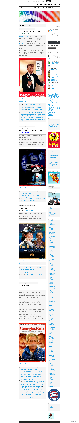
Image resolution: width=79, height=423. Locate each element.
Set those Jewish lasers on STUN (53, 128)
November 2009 (52, 343)
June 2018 (51, 252)
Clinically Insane (52, 157)
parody (35, 107)
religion (22, 378)
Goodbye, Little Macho (55, 63)
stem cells (40, 396)
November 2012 (52, 302)
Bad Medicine (24, 286)
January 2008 (51, 372)
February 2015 (52, 286)
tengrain (52, 85)
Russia (49, 108)
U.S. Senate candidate (24, 36)
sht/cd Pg (23, 9)
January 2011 (51, 326)
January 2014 (51, 293)
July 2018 (51, 251)
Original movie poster (24, 98)
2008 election (29, 368)
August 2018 (51, 250)
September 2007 (52, 377)
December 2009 (52, 342)
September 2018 (52, 249)
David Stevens (24, 391)
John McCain (51, 99)
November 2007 (52, 374)
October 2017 (51, 260)
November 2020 (52, 224)
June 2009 (51, 350)
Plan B (26, 396)
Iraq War (50, 98)
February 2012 (52, 310)
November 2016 (52, 274)
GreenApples (53, 73)
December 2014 (52, 288)
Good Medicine (24, 208)
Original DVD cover (23, 187)
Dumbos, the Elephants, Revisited (53, 153)
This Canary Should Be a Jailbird (54, 163)
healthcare (23, 392)
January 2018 (51, 256)
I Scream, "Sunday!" (53, 164)
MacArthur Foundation (26, 277)
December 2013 (52, 295)
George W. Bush (24, 373)
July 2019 (51, 241)
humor (22, 107)
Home (21, 7)
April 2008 (51, 368)
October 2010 (51, 329)
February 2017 (52, 270)
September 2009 (52, 346)
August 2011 (51, 317)
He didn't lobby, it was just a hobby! (54, 160)
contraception (39, 389)
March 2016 (51, 283)
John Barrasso (38, 198)
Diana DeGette (31, 391)
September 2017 (52, 261)
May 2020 (51, 228)
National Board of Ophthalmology (34, 119)
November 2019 (52, 236)
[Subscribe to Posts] (48, 30)
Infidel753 (53, 79)
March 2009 (51, 354)
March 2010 (51, 338)
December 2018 (52, 246)
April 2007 (51, 383)
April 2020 (51, 229)
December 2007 (52, 373)
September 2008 (52, 361)
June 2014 (51, 291)
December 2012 (52, 301)
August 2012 (51, 306)
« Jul (49, 58)
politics (39, 107)
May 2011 (51, 320)
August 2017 (51, 263)
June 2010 (51, 334)
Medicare (23, 119)
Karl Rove (55, 100)
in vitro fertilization (31, 392)
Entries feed (51, 407)
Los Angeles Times (28, 210)
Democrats (29, 104)
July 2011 (51, 318)
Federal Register (39, 391)
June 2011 (51, 319)
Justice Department (52, 100)
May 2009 (51, 351)
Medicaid (26, 107)
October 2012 (51, 304)
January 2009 (51, 356)
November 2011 (52, 313)
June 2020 (51, 227)
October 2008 (51, 360)
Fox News (56, 95)
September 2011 (52, 315)
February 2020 (52, 232)
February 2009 (52, 355)
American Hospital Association (37, 382)
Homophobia (38, 374)
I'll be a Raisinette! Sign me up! (54, 42)
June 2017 (51, 265)
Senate (28, 109)
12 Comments (42, 368)
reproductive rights (33, 396)
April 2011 (51, 322)
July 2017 (51, 264)
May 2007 (51, 382)
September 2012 (52, 305)
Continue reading (23, 101)
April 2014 (51, 292)
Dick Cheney (50, 95)
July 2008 (51, 364)
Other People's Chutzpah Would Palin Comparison (54, 156)
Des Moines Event (52, 158)
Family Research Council (31, 371)
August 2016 (51, 278)
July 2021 (51, 220)
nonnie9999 (22, 28)
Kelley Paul (35, 117)
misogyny (23, 394)
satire (58, 108)
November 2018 (52, 247)
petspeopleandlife (54, 62)
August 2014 (51, 290)
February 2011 (52, 324)
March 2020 (51, 231)
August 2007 (51, 378)
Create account (52, 405)
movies (31, 107)
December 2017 (52, 258)
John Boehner (55, 98)
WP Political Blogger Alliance (39, 9)
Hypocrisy (23, 117)
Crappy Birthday (52, 165)
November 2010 (52, 328)
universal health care (29, 200)
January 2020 (51, 233)
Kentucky (40, 117)
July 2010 (51, 333)
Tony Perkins (38, 378)
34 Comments (42, 192)
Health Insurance (37, 276)
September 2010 (52, 331)
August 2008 (51, 363)
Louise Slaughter (41, 392)
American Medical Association (33, 114)
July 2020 (51, 226)
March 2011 (51, 323)
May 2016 (51, 282)
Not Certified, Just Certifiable (29, 32)
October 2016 (51, 276)
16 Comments (42, 267)
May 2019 (51, 243)
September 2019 (52, 238)
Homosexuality (24, 376)
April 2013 (51, 297)
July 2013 (51, 296)
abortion (23, 369)
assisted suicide (28, 386)
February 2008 (52, 370)
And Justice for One (53, 126)
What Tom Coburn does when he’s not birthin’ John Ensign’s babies (31, 130)
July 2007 (51, 379)
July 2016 (51, 279)
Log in (50, 406)
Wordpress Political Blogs (31, 272)
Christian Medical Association (28, 387)
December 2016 (52, 273)
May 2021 (51, 223)
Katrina (32, 269)
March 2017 (51, 269)
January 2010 (51, 341)
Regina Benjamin (36, 277)
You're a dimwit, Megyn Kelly (53, 167)
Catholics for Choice (37, 386)
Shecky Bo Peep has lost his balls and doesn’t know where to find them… (54, 122)
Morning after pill (30, 394)
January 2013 (51, 300)
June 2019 (51, 242)
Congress (23, 371)
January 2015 (51, 287)
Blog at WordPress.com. (55, 422)
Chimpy (34, 369)
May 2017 (51, 267)
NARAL (36, 394)
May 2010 (51, 336)
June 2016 (51, 281)
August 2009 (51, 347)
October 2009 (51, 345)
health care (38, 115)
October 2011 (51, 314)
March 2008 (51, 369)
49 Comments (42, 104)
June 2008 (51, 365)
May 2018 (51, 254)
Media (49, 101)
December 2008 (52, 358)
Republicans (23, 109)
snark (32, 109)
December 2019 (52, 234)
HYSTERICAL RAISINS (48, 4)
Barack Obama (29, 267)
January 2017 (51, 272)
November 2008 (52, 359)
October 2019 (51, 237)
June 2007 (51, 381)
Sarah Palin (53, 108)
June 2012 (51, 308)
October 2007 (51, 376)
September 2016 (52, 277)
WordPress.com (52, 410)
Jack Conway (29, 117)
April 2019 (51, 245)
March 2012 (51, 309)
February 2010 (52, 340)
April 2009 (51, 352)
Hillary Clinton (30, 374)
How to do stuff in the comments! (43, 7)
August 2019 (51, 240)
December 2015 (52, 284)
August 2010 (51, 332)
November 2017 (52, 259)
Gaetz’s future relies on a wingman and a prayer (54, 125)
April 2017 (51, 268)
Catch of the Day (52, 151)
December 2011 (52, 311)
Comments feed (52, 408)
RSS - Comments (52, 31)
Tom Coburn (33, 195)
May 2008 (51, 367)
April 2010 (51, 337)
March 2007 (51, 384)
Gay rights (40, 371)
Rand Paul (21, 43)
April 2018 (51, 255)
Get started (48, 1)
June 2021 (51, 222)
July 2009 (51, 349)
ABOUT (27, 7)
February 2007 (52, 386)
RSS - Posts (51, 30)
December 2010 (52, 327)
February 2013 (52, 299)
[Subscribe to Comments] (48, 31)
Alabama (28, 274)
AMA (27, 112)
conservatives (31, 389)
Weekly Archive (53, 213)
